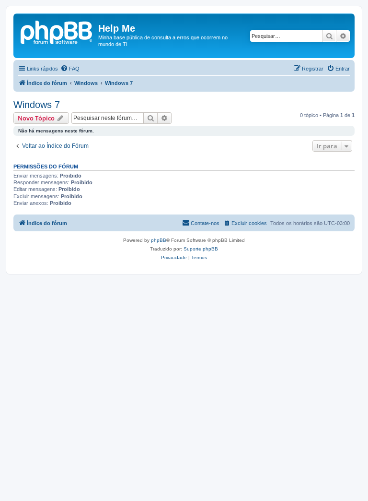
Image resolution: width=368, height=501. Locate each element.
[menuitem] (70, 68)
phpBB (158, 240)
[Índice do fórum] (57, 31)
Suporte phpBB (201, 248)
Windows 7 (36, 104)
